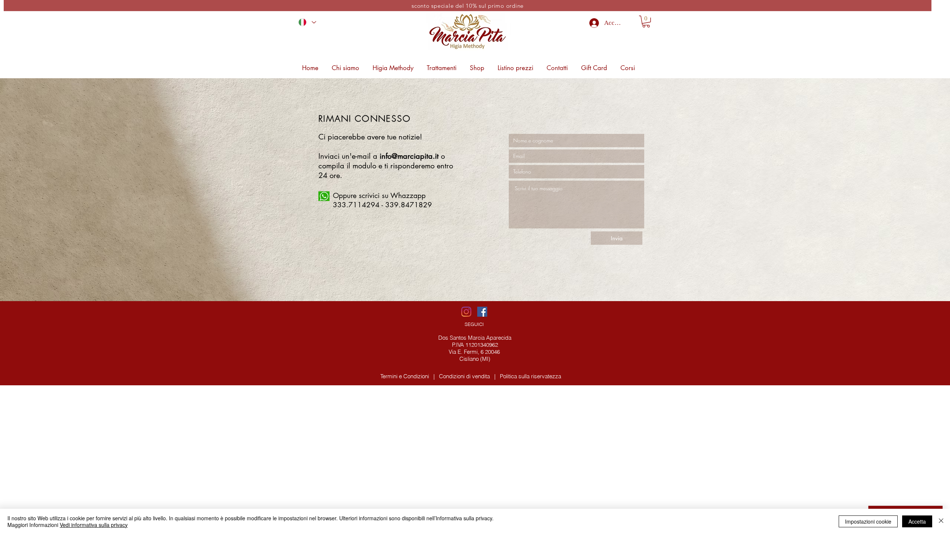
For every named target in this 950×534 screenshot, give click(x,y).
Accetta (917, 521)
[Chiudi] (941, 521)
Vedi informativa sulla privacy (94, 524)
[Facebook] (482, 312)
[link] (646, 21)
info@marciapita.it (409, 156)
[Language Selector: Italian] (307, 22)
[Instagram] (466, 312)
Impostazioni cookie (868, 521)
